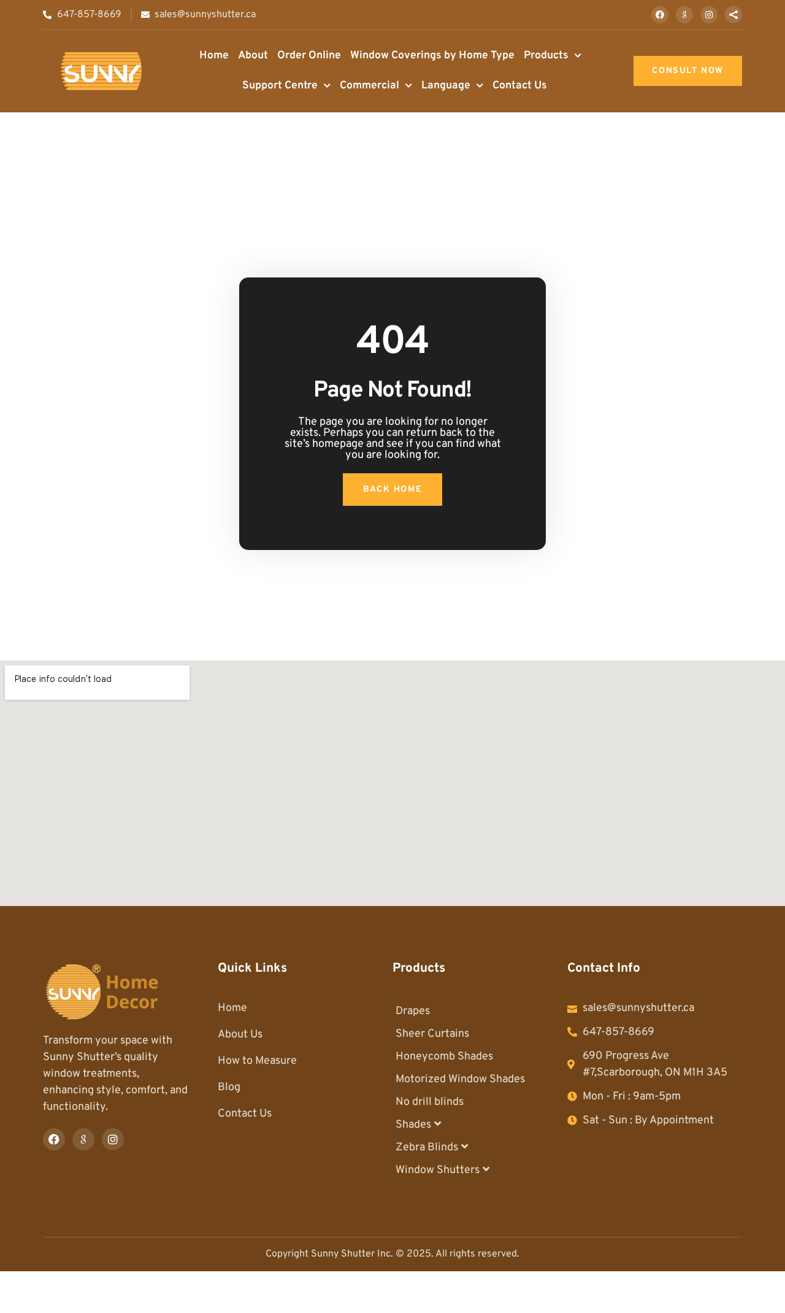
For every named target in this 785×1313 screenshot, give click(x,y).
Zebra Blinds (427, 1148)
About (253, 55)
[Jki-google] (684, 14)
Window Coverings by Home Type (432, 55)
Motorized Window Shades (460, 1079)
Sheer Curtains (432, 1034)
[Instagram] (709, 14)
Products (546, 55)
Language (445, 86)
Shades (413, 1125)
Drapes (413, 1011)
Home (214, 55)
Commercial (369, 86)
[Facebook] (659, 14)
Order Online (309, 55)
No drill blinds (430, 1102)
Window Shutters (438, 1170)
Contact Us (519, 86)
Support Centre (280, 86)
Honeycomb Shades (444, 1057)
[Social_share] (733, 14)
